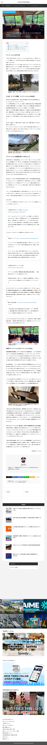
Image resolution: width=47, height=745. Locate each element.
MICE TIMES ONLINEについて (8, 719)
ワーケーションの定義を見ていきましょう (16, 47)
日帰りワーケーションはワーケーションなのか (17, 49)
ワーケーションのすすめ (13, 45)
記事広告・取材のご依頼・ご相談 (9, 729)
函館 (20, 482)
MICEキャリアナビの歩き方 (8, 725)
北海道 (23, 482)
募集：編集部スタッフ (7, 727)
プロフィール (23, 465)
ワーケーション (15, 482)
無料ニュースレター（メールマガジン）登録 (11, 731)
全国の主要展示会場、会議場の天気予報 (10, 735)
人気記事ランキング (6, 723)
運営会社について (6, 738)
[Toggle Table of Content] (26, 43)
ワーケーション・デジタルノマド (9, 12)
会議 (18, 482)
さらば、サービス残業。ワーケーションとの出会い (18, 46)
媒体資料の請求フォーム (7, 733)
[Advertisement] (17, 578)
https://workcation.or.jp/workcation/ (16, 267)
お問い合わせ (5, 737)
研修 (25, 482)
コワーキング (10, 482)
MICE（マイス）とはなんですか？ (9, 721)
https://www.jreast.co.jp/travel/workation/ (29, 238)
